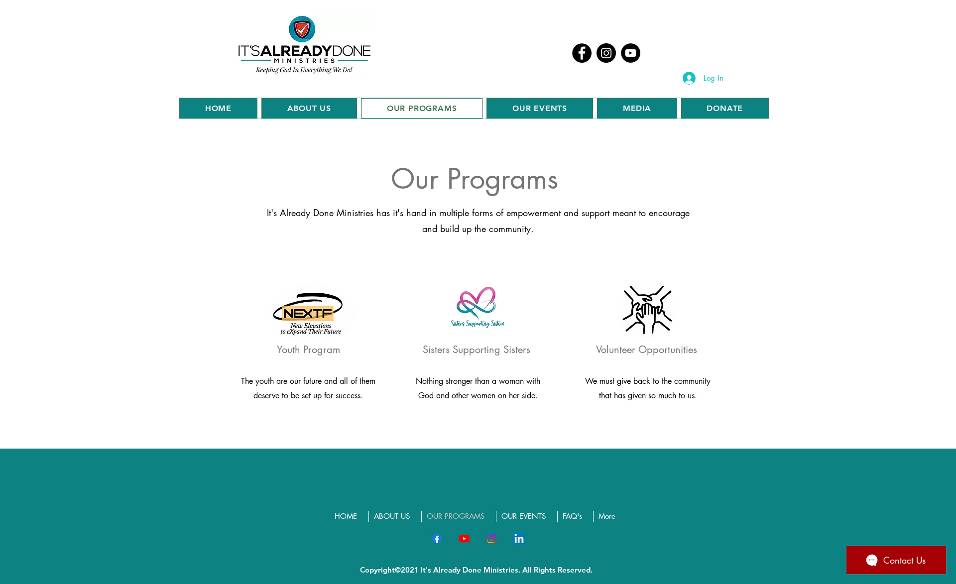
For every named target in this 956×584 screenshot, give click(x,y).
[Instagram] (606, 53)
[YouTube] (630, 53)
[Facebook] (582, 53)
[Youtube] (464, 538)
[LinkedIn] (519, 538)
